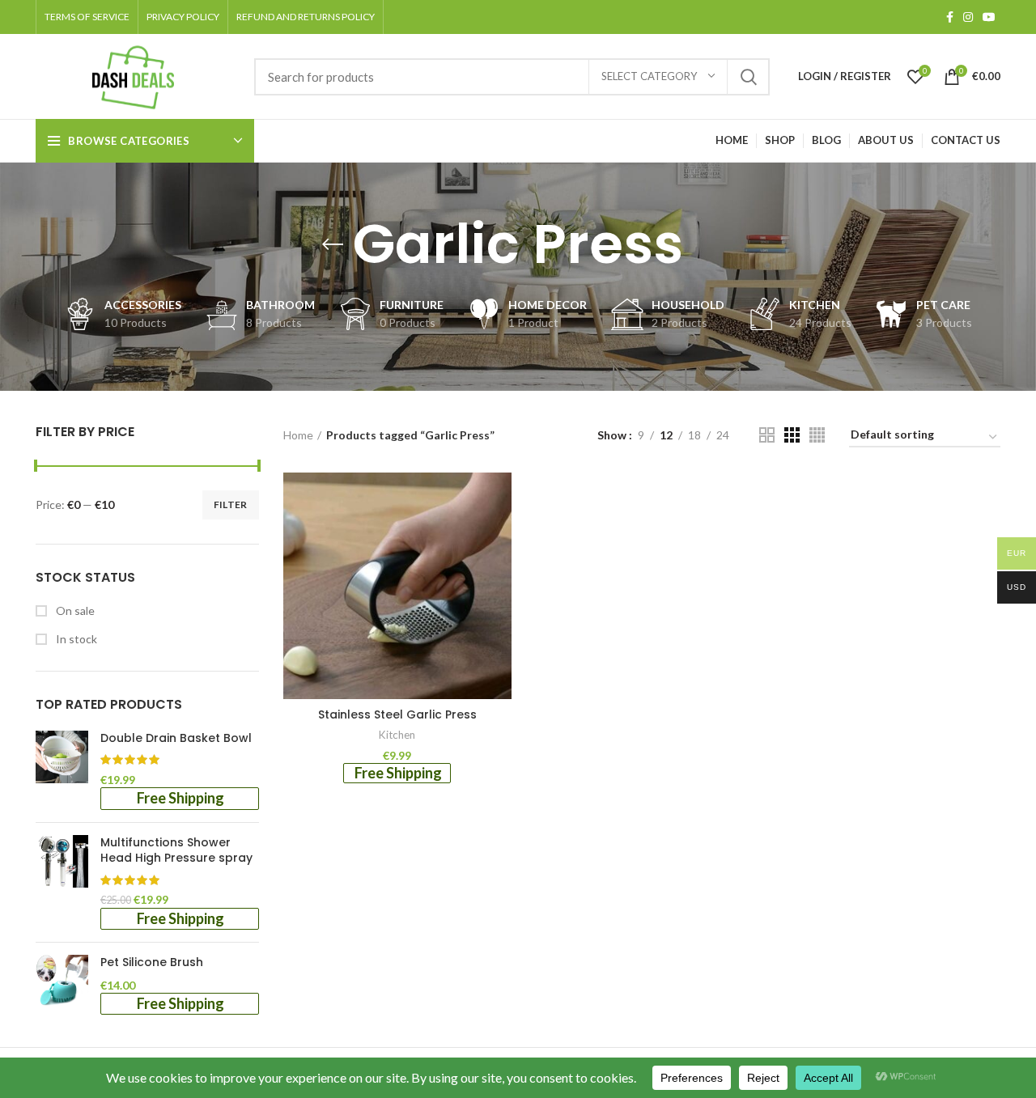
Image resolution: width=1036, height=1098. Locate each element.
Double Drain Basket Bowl (176, 738)
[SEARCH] (748, 76)
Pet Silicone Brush (151, 962)
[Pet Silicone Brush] (62, 985)
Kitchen (397, 734)
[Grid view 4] (817, 435)
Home (298, 435)
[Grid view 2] (767, 435)
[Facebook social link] (949, 17)
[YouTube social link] (989, 17)
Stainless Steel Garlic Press (397, 714)
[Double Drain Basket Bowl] (62, 770)
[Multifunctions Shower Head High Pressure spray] (62, 883)
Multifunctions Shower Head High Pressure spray (176, 851)
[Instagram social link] (968, 17)
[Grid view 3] (792, 435)
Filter (231, 504)
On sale (74, 610)
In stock (75, 639)
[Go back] (332, 244)
